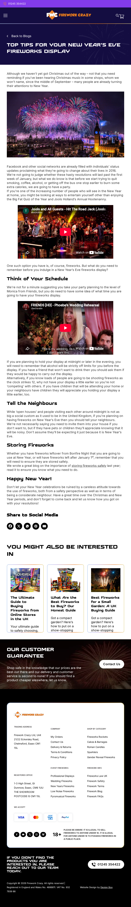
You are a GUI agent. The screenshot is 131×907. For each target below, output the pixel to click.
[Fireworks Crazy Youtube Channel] (23, 834)
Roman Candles (96, 747)
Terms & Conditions (61, 752)
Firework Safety (96, 781)
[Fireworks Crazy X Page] (30, 834)
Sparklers (92, 752)
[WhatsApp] (27, 526)
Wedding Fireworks (61, 781)
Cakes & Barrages (97, 741)
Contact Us (111, 664)
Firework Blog (94, 791)
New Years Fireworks (62, 786)
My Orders (57, 736)
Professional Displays (62, 775)
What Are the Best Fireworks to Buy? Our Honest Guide (65, 604)
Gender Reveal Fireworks (101, 757)
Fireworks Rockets (97, 736)
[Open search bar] (117, 15)
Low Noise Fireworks (62, 791)
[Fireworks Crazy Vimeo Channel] (43, 834)
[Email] (44, 526)
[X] (18, 526)
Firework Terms (95, 786)
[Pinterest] (35, 526)
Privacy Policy (58, 757)
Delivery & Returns (61, 747)
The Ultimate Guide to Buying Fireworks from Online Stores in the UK (25, 608)
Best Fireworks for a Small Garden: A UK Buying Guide (105, 604)
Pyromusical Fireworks (63, 796)
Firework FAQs (95, 796)
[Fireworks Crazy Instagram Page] (36, 834)
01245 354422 (17, 3)
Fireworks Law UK (97, 775)
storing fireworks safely (89, 465)
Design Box (106, 887)
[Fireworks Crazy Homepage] (69, 15)
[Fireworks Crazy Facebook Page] (16, 834)
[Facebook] (10, 526)
